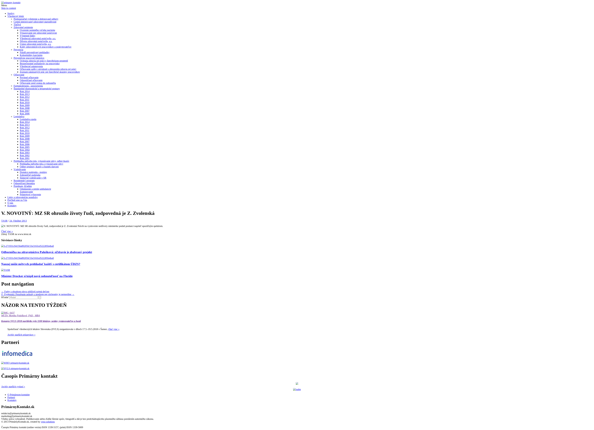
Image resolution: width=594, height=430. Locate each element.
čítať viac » (113, 329)
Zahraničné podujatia (30, 175)
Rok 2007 (25, 111)
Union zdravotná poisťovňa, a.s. (35, 44)
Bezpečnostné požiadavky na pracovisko (40, 63)
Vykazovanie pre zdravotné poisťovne (38, 33)
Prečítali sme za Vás (17, 200)
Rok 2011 (24, 99)
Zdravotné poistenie (23, 27)
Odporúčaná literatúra (24, 183)
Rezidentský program (24, 180)
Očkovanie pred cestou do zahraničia (38, 83)
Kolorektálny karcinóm (31, 55)
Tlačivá (17, 24)
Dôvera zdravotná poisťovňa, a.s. (36, 41)
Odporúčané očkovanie (31, 80)
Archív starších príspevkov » (21, 334)
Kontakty (12, 205)
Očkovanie (19, 74)
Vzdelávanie (20, 169)
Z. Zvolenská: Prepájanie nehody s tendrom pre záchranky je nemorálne (37, 294)
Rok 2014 (25, 91)
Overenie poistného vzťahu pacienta (37, 30)
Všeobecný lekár (15, 16)
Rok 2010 (25, 102)
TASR (4, 220)
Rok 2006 (25, 113)
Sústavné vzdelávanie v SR (33, 177)
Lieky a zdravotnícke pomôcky (22, 197)
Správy (10, 13)
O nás (10, 203)
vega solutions (48, 421)
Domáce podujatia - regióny (33, 172)
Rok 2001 (25, 158)
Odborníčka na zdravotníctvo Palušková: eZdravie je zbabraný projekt (46, 252)
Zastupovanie (26, 191)
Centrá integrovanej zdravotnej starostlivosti (35, 21)
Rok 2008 (25, 108)
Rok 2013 (25, 94)
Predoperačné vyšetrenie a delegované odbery (36, 19)
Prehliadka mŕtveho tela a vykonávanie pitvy (41, 164)
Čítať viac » (7, 231)
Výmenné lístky (27, 35)
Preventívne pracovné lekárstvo (29, 58)
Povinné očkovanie (29, 77)
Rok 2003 (25, 152)
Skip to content (8, 8)
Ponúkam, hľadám (23, 186)
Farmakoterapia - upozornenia (28, 86)
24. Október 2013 (18, 220)
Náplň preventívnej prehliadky (35, 52)
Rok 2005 (25, 147)
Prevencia (18, 49)
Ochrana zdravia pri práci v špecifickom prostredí (44, 60)
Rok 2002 (25, 155)
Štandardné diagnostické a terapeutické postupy (37, 88)
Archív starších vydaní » (13, 386)
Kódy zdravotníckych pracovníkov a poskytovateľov (45, 47)
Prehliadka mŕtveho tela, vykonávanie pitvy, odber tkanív (41, 161)
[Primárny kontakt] (10, 2)
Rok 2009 (25, 105)
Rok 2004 (25, 150)
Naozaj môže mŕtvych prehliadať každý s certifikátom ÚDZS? (40, 264)
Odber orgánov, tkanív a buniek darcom (39, 166)
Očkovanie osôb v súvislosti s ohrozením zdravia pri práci (48, 69)
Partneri (11, 397)
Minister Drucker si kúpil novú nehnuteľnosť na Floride (37, 276)
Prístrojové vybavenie (30, 194)
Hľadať (5, 297)
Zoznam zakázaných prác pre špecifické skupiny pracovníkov (50, 72)
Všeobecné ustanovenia (31, 66)
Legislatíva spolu (28, 119)
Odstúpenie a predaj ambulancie (35, 189)
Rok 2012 (25, 97)
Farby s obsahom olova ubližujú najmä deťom (25, 291)
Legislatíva (19, 116)
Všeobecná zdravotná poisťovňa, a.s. (38, 38)
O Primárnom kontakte (18, 394)
